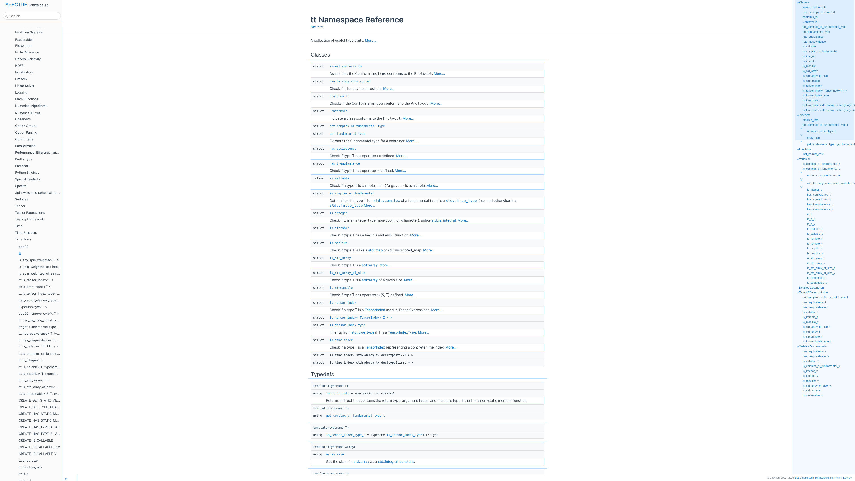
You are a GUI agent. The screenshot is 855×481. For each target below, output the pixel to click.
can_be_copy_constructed (350, 81)
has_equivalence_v (819, 199)
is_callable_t (814, 228)
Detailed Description (811, 287)
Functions (805, 149)
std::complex (386, 201)
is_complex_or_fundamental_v (821, 168)
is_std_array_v (816, 263)
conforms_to (339, 96)
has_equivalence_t (818, 194)
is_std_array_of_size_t (821, 268)
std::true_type (461, 201)
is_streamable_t (816, 277)
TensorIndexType (402, 332)
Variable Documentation (813, 346)
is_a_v (811, 224)
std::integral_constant (396, 461)
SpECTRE (16, 5)
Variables (804, 159)
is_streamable (341, 287)
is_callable (339, 178)
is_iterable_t (814, 238)
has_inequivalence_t (820, 204)
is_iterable (339, 228)
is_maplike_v (815, 253)
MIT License (833, 477)
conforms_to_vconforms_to (823, 175)
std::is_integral (444, 220)
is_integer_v (814, 189)
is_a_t (810, 219)
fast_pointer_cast (813, 154)
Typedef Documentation (813, 292)
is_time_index (341, 340)
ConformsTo (338, 111)
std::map (375, 250)
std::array (370, 265)
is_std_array (340, 258)
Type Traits (317, 26)
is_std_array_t (815, 258)
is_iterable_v (815, 243)
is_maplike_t (814, 248)
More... (370, 40)
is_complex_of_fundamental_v (821, 163)
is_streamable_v (817, 282)
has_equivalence (343, 148)
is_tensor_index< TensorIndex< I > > (361, 317)
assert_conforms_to (346, 66)
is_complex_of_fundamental (352, 193)
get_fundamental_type (347, 133)
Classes (804, 2)
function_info (337, 393)
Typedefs (804, 115)
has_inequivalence (345, 163)
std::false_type (346, 206)
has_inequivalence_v (820, 209)
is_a (809, 214)
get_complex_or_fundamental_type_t (355, 415)
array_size (335, 454)
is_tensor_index (343, 302)
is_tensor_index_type (347, 325)
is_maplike (338, 243)
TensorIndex (375, 310)
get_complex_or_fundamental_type (357, 126)
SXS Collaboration (804, 477)
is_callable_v (815, 233)
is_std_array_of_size (347, 273)
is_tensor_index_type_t (345, 435)
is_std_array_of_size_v (821, 273)
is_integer (338, 213)
